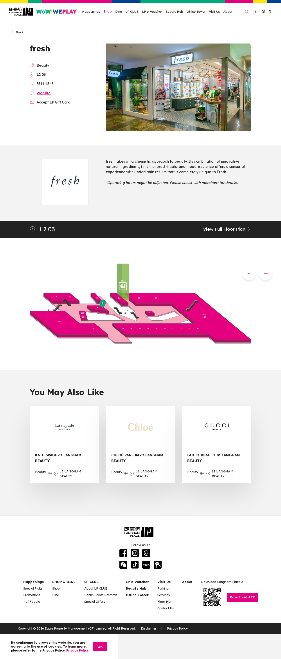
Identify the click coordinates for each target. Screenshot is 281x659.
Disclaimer (148, 628)
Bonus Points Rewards (100, 595)
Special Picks (32, 588)
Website (43, 93)
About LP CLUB (95, 588)
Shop (107, 11)
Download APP (242, 597)
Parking (163, 588)
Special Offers (94, 602)
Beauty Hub (174, 12)
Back (20, 32)
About (227, 12)
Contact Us (165, 608)
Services (163, 595)
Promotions (31, 595)
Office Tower (196, 12)
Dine (118, 12)
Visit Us (214, 12)
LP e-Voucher (152, 12)
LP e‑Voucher (137, 582)
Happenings (91, 12)
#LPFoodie (31, 602)
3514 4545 (45, 84)
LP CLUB (132, 12)
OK (100, 646)
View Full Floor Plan (224, 229)
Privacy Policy (177, 628)
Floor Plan (164, 602)
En (256, 12)
